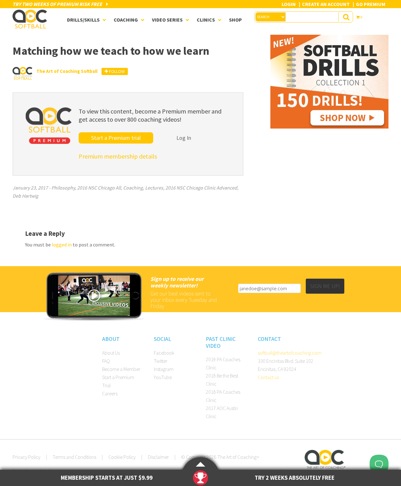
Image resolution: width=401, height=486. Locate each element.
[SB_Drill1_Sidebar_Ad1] (329, 127)
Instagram (164, 369)
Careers (109, 393)
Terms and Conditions (74, 457)
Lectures (154, 188)
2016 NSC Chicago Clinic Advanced (201, 188)
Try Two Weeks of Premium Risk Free (58, 4)
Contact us (268, 377)
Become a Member (121, 369)
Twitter (160, 361)
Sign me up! (325, 286)
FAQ (106, 361)
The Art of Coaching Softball (31, 19)
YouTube (163, 377)
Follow (116, 71)
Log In (183, 137)
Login (289, 4)
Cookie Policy (122, 457)
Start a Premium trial (116, 137)
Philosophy (63, 188)
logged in (62, 244)
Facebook (164, 353)
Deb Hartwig (25, 196)
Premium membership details (118, 156)
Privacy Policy (26, 457)
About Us (111, 353)
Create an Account (326, 4)
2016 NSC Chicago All (99, 188)
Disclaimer (158, 457)
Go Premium (370, 4)
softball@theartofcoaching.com (289, 353)
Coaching (133, 188)
